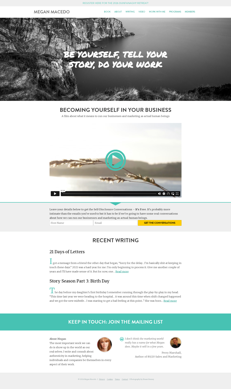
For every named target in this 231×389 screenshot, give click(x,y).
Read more (122, 271)
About (118, 11)
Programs (175, 11)
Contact (125, 379)
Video (141, 11)
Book (107, 11)
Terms (117, 379)
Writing (130, 11)
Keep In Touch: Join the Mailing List (115, 322)
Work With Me (157, 11)
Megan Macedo (52, 12)
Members (190, 11)
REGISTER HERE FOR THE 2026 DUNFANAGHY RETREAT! (115, 3)
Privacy (102, 379)
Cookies (110, 379)
